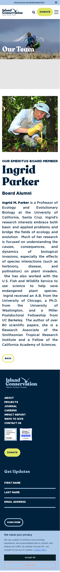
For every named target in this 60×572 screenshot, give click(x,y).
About (9, 398)
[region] (30, 551)
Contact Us (12, 423)
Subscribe (13, 522)
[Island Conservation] (12, 12)
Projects (11, 402)
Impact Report (15, 415)
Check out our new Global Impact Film (29, 2)
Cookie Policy (40, 550)
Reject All (30, 565)
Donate (45, 12)
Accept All (30, 558)
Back (8, 358)
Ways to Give (13, 419)
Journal (10, 406)
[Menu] (56, 12)
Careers (10, 410)
